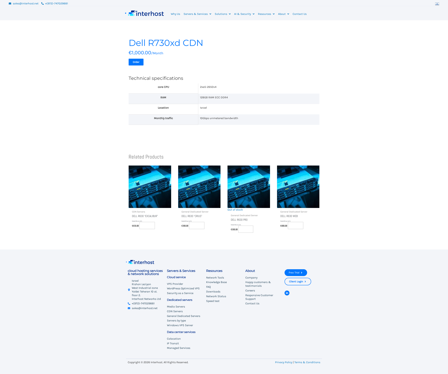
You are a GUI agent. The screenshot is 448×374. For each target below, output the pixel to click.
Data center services (181, 332)
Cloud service (176, 277)
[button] (136, 62)
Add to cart (147, 225)
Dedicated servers (179, 300)
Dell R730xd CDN (166, 43)
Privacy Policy (283, 362)
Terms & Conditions (307, 362)
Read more (245, 229)
